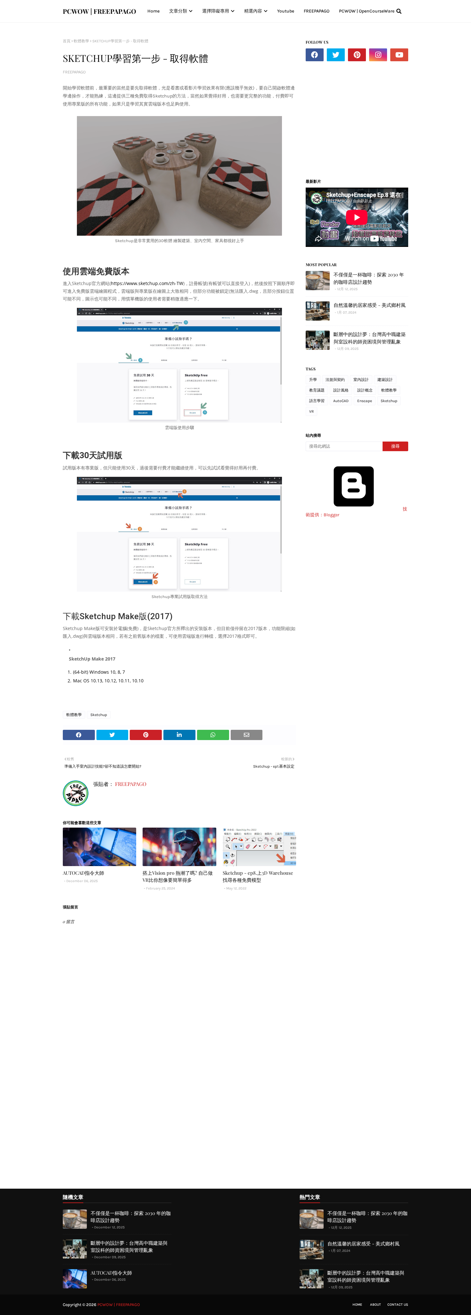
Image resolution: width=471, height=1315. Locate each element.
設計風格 (341, 390)
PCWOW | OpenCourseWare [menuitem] (366, 11)
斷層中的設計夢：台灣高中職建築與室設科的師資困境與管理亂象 (370, 338)
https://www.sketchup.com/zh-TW (147, 283)
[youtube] (399, 54)
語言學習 (317, 401)
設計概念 (365, 390)
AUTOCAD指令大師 (83, 873)
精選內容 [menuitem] (253, 11)
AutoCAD (341, 401)
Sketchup (98, 714)
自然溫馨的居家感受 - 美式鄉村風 (370, 305)
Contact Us (397, 1304)
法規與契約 (335, 379)
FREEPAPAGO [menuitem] (316, 11)
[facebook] (315, 54)
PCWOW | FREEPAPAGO (99, 11)
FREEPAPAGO (74, 72)
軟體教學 (81, 41)
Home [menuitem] (153, 11)
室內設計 (361, 379)
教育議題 (317, 390)
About (375, 1304)
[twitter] (336, 54)
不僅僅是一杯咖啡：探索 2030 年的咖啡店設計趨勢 (369, 278)
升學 (313, 379)
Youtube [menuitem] (285, 11)
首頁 (66, 41)
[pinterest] (357, 54)
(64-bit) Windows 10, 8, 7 (99, 672)
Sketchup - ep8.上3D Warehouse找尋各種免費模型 (258, 876)
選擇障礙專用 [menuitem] (215, 11)
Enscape (364, 401)
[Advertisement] (359, 117)
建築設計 (385, 379)
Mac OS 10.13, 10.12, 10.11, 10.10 (108, 681)
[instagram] (378, 54)
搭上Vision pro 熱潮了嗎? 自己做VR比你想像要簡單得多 (178, 876)
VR (311, 411)
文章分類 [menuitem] (178, 11)
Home (357, 1304)
